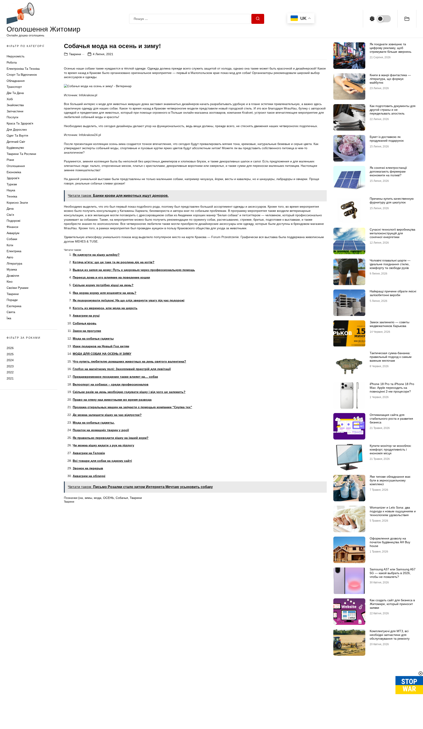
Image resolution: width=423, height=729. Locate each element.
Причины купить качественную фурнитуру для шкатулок (392, 200)
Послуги (12, 117)
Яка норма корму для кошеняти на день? (104, 293)
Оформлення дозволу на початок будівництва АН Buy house (390, 542)
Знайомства (15, 105)
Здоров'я (13, 178)
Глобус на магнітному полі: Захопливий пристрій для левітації (122, 369)
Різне (10, 160)
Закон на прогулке (87, 331)
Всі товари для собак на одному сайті (102, 460)
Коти (10, 245)
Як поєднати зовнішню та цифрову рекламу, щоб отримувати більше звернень (390, 47)
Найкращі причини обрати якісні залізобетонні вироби (393, 293)
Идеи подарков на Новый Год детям (101, 346)
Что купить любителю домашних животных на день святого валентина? (129, 361)
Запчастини (15, 111)
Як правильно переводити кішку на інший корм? (110, 438)
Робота (12, 62)
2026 (10, 348)
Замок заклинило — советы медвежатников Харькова (389, 324)
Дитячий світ (16, 141)
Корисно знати (17, 202)
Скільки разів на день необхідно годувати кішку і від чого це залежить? (129, 392)
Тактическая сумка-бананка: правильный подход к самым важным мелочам (391, 356)
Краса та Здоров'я (20, 123)
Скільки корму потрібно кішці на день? (103, 285)
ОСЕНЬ (108, 498)
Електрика (14, 251)
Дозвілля (13, 275)
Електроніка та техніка (23, 68)
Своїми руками (17, 287)
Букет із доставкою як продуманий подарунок (387, 138)
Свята (11, 312)
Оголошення (16, 166)
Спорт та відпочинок (22, 74)
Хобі (10, 99)
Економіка (14, 172)
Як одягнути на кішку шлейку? (96, 254)
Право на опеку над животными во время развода (112, 399)
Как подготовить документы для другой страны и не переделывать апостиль (393, 109)
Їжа (9, 318)
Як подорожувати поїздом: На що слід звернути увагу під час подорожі (128, 300)
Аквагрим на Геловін (89, 453)
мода (97, 498)
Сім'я (10, 214)
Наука (11, 190)
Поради (12, 300)
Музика (12, 269)
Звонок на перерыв (88, 468)
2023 (10, 366)
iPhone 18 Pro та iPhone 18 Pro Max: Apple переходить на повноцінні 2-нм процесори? (392, 387)
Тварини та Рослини (21, 154)
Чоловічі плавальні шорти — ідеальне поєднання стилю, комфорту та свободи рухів (390, 264)
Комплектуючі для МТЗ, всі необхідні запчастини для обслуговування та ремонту (390, 634)
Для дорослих (17, 129)
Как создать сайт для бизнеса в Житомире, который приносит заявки (392, 603)
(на (80, 498)
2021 (10, 378)
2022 (10, 372)
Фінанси (12, 227)
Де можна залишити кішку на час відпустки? (107, 415)
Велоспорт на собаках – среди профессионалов (110, 384)
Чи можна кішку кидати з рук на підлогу (103, 445)
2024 (10, 360)
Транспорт (14, 86)
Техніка (12, 196)
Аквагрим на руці (86, 315)
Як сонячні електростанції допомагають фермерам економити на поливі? (388, 171)
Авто (10, 257)
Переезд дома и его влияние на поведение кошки (111, 277)
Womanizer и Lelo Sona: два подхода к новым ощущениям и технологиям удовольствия (393, 511)
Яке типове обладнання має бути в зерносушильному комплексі (390, 480)
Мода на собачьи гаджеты (93, 338)
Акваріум (13, 233)
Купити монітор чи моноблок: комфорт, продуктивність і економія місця (391, 449)
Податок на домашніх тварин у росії (101, 430)
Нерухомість (15, 56)
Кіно (10, 281)
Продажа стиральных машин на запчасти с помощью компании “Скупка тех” (132, 407)
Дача (10, 208)
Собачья (122, 498)
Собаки (12, 239)
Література (14, 263)
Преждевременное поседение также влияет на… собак (115, 376)
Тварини (13, 294)
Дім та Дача (15, 93)
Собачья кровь (84, 323)
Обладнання (16, 81)
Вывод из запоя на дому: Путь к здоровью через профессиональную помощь (134, 270)
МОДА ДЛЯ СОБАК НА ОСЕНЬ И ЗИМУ (102, 353)
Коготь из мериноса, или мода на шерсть (105, 308)
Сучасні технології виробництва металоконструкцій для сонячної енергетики (392, 233)
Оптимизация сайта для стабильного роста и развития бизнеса (391, 418)
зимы (88, 498)
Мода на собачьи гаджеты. (94, 422)
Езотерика (14, 306)
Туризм (12, 184)
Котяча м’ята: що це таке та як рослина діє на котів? (113, 262)
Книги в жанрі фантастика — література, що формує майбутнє (390, 78)
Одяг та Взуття (17, 135)
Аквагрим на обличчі (89, 476)
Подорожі (13, 220)
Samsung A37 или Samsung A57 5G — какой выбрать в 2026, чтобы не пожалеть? (393, 573)
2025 (10, 354)
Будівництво (15, 147)
